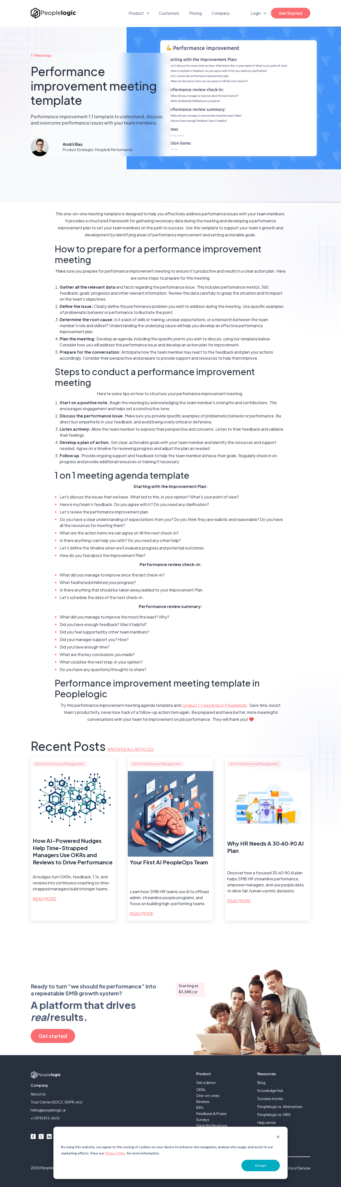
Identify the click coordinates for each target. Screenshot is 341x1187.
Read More (44, 898)
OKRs (200, 1089)
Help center (266, 1122)
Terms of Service (296, 1168)
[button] (139, 13)
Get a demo (206, 1082)
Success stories (270, 1098)
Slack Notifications (211, 1125)
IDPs (199, 1107)
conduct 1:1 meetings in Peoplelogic (214, 705)
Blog (261, 1082)
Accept (260, 1165)
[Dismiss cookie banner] (278, 1137)
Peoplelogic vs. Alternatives (279, 1106)
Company (221, 13)
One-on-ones (207, 1095)
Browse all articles (131, 749)
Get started (53, 1036)
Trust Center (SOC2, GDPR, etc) (56, 1102)
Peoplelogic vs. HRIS (274, 1114)
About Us (38, 1094)
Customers (169, 13)
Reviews (202, 1101)
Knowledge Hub (270, 1090)
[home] (53, 13)
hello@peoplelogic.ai (48, 1110)
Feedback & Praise (211, 1113)
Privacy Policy (115, 1153)
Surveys (202, 1119)
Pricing (195, 13)
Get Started (290, 13)
